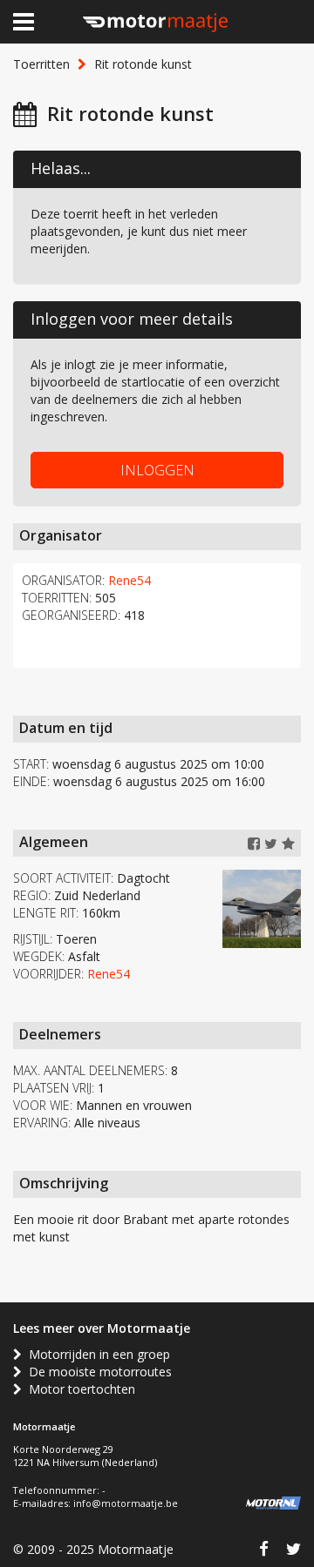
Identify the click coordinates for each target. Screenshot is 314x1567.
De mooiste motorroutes (97, 1371)
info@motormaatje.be (125, 1503)
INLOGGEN (157, 470)
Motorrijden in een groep (96, 1354)
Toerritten (41, 64)
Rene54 (129, 580)
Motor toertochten (78, 1389)
